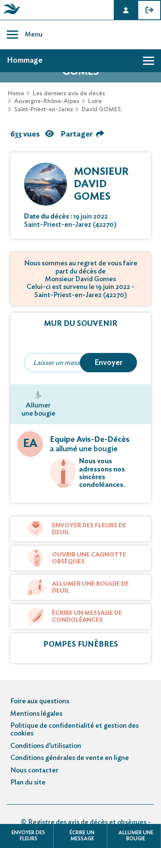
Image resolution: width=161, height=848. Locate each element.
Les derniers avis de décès (69, 94)
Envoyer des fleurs (28, 835)
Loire (95, 101)
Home (16, 94)
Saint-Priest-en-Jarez (43, 109)
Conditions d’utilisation (45, 745)
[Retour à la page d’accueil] (10, 14)
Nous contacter (34, 770)
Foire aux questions (39, 701)
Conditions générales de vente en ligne (69, 757)
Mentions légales (36, 713)
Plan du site (28, 782)
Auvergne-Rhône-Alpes (46, 101)
